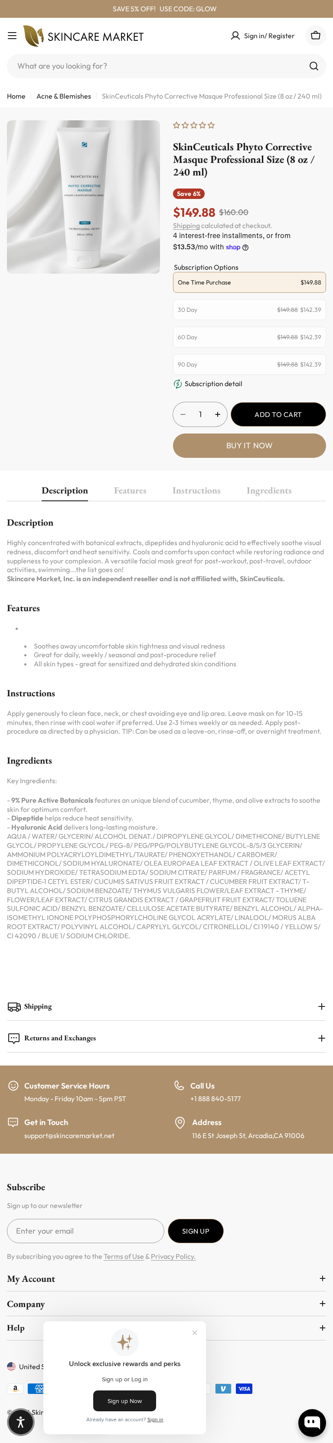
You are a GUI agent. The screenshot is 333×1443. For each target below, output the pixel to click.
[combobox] (166, 66)
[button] (21, 1422)
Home (16, 96)
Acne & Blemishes (63, 96)
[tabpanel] (166, 727)
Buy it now (249, 445)
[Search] (314, 66)
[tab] (65, 493)
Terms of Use (124, 1256)
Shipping (186, 225)
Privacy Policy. (173, 1256)
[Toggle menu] (12, 35)
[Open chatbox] (312, 1423)
